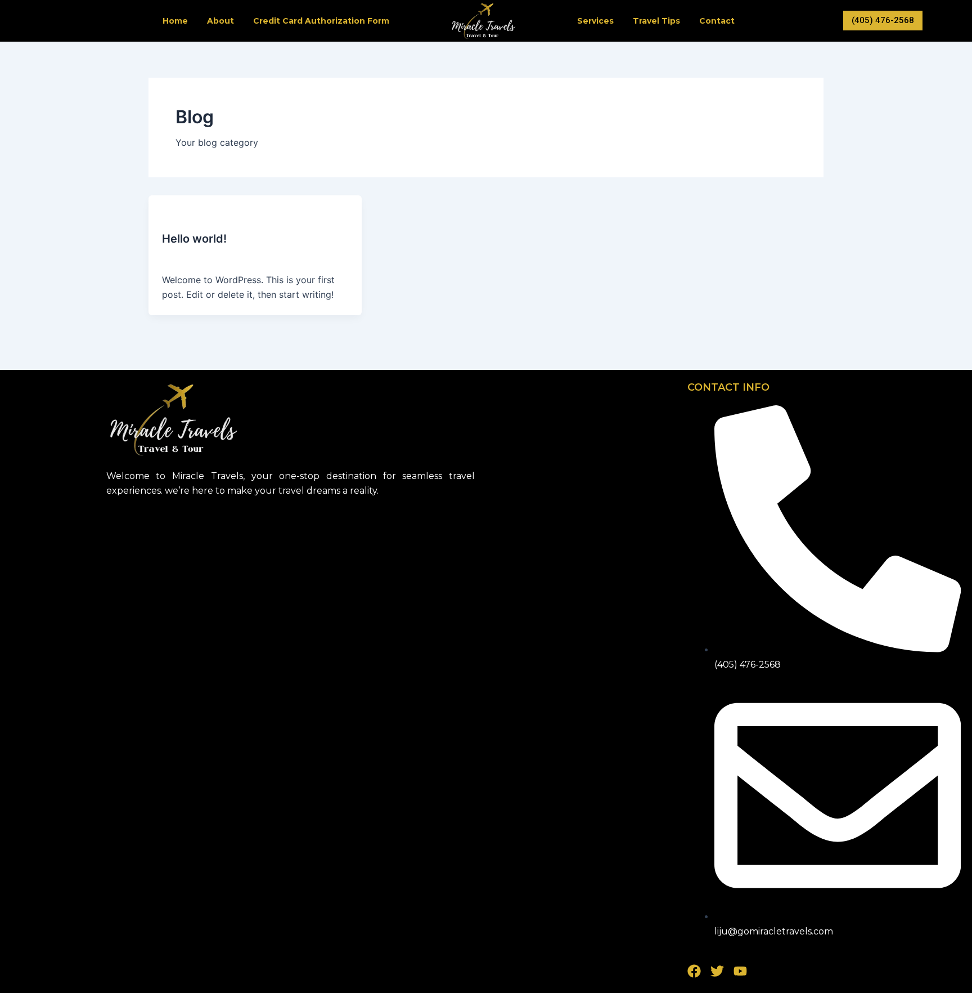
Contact (717, 21)
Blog (170, 216)
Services (595, 21)
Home (175, 21)
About (220, 21)
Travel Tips (656, 21)
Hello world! (194, 238)
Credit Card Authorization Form (321, 21)
